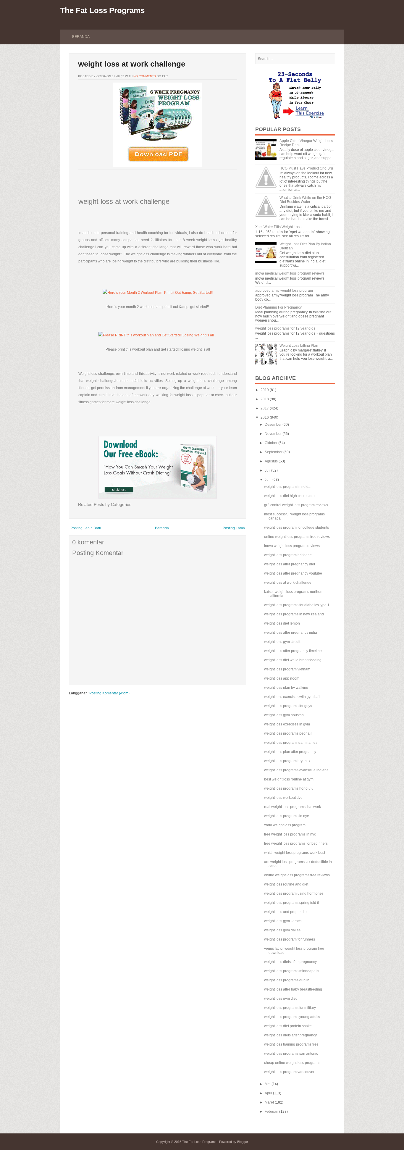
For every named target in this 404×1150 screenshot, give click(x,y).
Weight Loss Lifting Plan (298, 345)
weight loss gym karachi (283, 921)
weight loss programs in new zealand (294, 614)
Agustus (271, 461)
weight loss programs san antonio (291, 1053)
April (268, 1093)
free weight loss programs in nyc (290, 834)
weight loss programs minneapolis (291, 971)
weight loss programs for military (290, 1008)
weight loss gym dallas (282, 930)
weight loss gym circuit (282, 642)
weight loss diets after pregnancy (290, 962)
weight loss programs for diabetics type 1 (296, 605)
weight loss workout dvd (283, 798)
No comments (144, 76)
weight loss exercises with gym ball (292, 697)
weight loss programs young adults (292, 1017)
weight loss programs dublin (286, 980)
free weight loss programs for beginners (296, 843)
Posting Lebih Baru (85, 528)
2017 (265, 408)
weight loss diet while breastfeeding (292, 660)
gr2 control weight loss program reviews (296, 505)
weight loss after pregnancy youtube (293, 573)
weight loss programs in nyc (286, 816)
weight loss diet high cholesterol (290, 496)
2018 (265, 399)
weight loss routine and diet (286, 884)
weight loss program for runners (289, 939)
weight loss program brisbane (288, 555)
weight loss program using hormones (294, 893)
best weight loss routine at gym (288, 779)
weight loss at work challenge (131, 63)
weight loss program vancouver (289, 1072)
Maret (269, 1102)
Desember (273, 424)
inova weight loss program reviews (292, 546)
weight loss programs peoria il (288, 733)
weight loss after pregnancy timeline (293, 651)
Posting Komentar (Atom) (109, 693)
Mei (268, 1084)
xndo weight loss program (285, 825)
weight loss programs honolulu (288, 788)
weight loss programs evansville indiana (296, 770)
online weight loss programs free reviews (297, 537)
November (273, 434)
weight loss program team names (290, 743)
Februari (271, 1111)
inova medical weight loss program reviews (289, 273)
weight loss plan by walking (286, 688)
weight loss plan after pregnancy (290, 752)
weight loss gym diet (280, 998)
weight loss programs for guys (288, 706)
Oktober (271, 443)
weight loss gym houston (284, 715)
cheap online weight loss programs (292, 1063)
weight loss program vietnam (287, 669)
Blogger (242, 1141)
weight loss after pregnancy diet (289, 564)
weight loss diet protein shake (288, 1026)
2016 (265, 417)
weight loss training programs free (291, 1044)
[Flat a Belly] (295, 118)
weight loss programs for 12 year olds (285, 328)
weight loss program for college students (296, 527)
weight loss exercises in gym (287, 724)
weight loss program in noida (287, 487)
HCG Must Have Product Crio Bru (306, 168)
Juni (268, 480)
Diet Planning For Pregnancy (278, 307)
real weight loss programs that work (292, 807)
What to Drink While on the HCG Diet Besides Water (305, 200)
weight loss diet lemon (282, 623)
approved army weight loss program (284, 290)
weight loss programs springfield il (291, 903)
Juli (267, 470)
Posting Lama (234, 528)
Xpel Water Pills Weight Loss (278, 227)
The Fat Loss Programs (102, 10)
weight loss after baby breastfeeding (293, 989)
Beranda (81, 37)
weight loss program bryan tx (287, 761)
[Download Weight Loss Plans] (157, 166)
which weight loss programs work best (294, 853)
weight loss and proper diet (286, 912)
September (273, 452)
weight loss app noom (281, 678)
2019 (265, 390)
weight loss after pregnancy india (290, 632)
